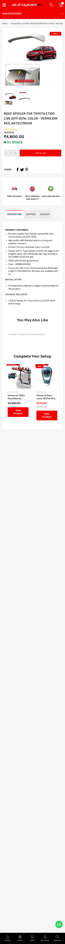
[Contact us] (59, 924)
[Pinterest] (26, 169)
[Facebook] (17, 169)
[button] (10, 129)
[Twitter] (22, 169)
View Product (18, 412)
